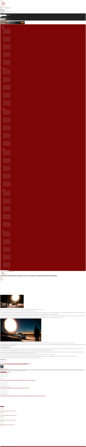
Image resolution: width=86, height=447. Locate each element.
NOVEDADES (3, 3)
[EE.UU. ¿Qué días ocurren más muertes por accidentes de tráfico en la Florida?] (6, 41)
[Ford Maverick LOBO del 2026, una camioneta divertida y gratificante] (6, 97)
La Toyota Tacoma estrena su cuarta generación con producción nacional (15, 364)
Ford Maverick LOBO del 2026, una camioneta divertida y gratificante (11, 99)
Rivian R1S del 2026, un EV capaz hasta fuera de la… (9, 91)
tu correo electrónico (8, 11)
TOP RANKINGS (4, 4)
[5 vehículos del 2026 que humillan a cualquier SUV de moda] (6, 203)
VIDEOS (3, 5)
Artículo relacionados (3, 372)
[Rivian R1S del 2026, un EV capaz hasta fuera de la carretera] (6, 89)
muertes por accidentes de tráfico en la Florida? (8, 196)
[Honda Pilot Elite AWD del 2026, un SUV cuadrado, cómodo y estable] (2, 423)
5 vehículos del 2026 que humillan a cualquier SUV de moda (10, 205)
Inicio (0, 271)
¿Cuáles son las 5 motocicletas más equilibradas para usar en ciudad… (12, 66)
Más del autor (8, 372)
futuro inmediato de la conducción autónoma (8, 171)
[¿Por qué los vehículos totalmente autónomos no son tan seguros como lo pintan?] (6, 186)
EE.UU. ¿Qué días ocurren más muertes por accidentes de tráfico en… (11, 43)
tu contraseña (7, 8)
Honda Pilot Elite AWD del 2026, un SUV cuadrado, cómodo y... (7, 424)
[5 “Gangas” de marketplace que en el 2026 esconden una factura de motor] (6, 211)
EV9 (2, 271)
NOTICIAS (3, 2)
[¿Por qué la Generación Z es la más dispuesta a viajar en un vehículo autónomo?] (6, 178)
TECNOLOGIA (3, 149)
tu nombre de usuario (8, 7)
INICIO (2, 1)
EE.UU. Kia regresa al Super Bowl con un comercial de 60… (10, 253)
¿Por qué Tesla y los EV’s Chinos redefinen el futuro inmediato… (11, 172)
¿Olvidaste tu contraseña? (3, 9)
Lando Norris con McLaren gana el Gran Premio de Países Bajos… (11, 35)
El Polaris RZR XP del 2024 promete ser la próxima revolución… (10, 261)
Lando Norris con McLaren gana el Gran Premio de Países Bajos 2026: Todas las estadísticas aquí (17, 380)
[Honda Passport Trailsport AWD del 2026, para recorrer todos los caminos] (6, 105)
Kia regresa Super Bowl (5, 252)
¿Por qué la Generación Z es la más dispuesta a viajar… (9, 180)
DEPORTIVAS (4, 34)
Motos (3, 65)
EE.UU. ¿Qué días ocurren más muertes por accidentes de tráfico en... (8, 415)
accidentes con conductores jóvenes (7, 115)
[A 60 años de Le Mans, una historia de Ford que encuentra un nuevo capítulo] (6, 122)
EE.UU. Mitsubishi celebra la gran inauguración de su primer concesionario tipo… (13, 147)
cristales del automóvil (5, 163)
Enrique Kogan (2, 368)
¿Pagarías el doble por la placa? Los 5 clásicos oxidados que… (10, 228)
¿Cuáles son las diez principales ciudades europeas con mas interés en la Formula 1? (18, 363)
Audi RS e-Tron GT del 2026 (5, 82)
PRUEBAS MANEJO (4, 68)
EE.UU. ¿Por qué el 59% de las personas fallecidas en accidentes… (11, 116)
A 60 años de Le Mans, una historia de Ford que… (9, 124)
